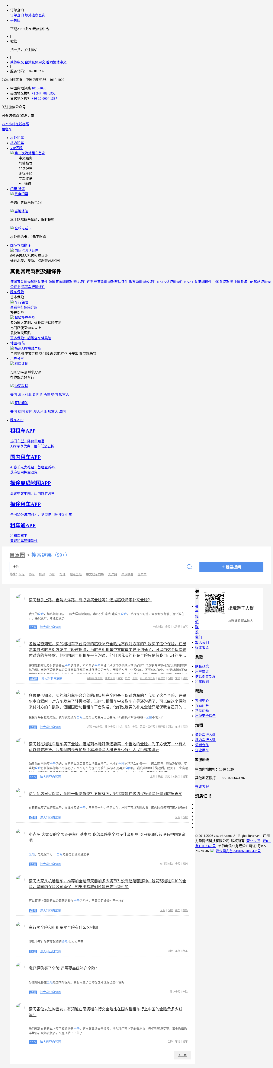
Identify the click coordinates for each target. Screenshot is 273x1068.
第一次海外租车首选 (30, 153)
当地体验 (21, 211)
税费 (185, 678)
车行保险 (21, 302)
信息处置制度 (205, 676)
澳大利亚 (25, 394)
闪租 (22, 574)
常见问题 (202, 710)
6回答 (33, 727)
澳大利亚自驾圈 (50, 627)
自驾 (185, 626)
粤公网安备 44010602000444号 (238, 851)
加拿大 (64, 394)
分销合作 (202, 745)
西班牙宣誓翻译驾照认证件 (107, 282)
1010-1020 (39, 88)
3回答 (33, 817)
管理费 (161, 678)
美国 (13, 394)
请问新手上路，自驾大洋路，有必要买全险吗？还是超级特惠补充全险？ (90, 600)
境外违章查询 (35, 15)
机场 (185, 910)
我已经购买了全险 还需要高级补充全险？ (64, 968)
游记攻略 (21, 386)
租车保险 (17, 292)
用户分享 (17, 358)
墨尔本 (142, 574)
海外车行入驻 (205, 735)
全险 (167, 626)
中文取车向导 (95, 574)
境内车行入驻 (205, 740)
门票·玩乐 (17, 189)
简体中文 (17, 62)
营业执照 (253, 841)
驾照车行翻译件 (33, 287)
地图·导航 (17, 343)
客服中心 (202, 700)
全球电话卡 (23, 228)
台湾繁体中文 (35, 62)
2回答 (33, 776)
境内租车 (17, 143)
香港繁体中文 (56, 62)
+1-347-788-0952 (43, 93)
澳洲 (185, 864)
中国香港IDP (243, 282)
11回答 (33, 678)
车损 (177, 678)
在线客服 (202, 786)
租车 (185, 776)
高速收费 (127, 574)
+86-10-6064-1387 (44, 98)
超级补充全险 (25, 317)
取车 (127, 678)
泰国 (35, 394)
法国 (62, 411)
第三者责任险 (147, 678)
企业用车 (202, 750)
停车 (32, 574)
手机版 (15, 20)
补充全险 (157, 626)
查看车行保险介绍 (24, 307)
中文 (120, 678)
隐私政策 (202, 666)
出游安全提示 (205, 716)
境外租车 (17, 138)
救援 (160, 776)
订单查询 (17, 15)
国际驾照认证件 (26, 250)
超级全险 (76, 574)
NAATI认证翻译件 (198, 282)
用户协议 (202, 671)
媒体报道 (202, 647)
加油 (62, 574)
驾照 (52, 574)
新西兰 (45, 394)
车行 (177, 951)
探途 (42, 574)
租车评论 (21, 364)
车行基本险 (166, 864)
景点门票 (21, 194)
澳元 (167, 776)
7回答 (33, 627)
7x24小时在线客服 (15, 124)
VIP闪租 (16, 148)
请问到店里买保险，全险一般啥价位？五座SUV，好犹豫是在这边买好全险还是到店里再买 (105, 794)
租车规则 (202, 681)
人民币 (176, 776)
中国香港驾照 (222, 282)
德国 (54, 394)
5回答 (33, 992)
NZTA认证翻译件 (170, 282)
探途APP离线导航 (28, 348)
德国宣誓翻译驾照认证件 (29, 282)
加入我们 (202, 642)
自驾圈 (17, 555)
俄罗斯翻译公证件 (142, 282)
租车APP (16, 420)
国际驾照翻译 (20, 245)
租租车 (7, 129)
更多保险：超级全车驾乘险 (30, 338)
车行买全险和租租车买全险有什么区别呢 (63, 927)
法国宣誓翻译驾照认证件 (67, 282)
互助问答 (21, 403)
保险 (170, 678)
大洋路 (112, 574)
